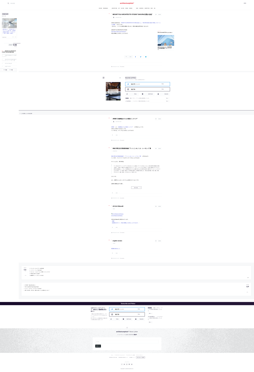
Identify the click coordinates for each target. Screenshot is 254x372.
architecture (118, 17)
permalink (122, 66)
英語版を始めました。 (116, 248)
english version (8, 66)
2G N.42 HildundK (8, 63)
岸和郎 (112, 127)
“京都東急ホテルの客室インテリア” (125, 127)
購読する (98, 346)
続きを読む (136, 187)
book (114, 208)
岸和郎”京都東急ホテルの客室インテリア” (9, 56)
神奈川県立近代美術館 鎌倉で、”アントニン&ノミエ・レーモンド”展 (126, 156)
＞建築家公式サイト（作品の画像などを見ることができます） (125, 222)
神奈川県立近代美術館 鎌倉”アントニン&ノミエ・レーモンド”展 (9, 60)
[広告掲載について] (117, 77)
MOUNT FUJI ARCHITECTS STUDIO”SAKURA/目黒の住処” (9, 51)
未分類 (114, 243)
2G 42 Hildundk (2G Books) (117, 215)
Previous (13, 37)
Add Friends (150, 93)
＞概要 (112, 221)
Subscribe (166, 93)
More (167, 98)
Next (15, 37)
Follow (163, 83)
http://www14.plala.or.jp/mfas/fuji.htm (118, 31)
